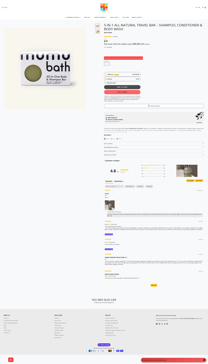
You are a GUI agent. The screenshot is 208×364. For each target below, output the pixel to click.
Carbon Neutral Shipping (10, 323)
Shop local (114, 17)
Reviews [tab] (109, 181)
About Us (6, 318)
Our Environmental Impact (11, 320)
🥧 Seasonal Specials (72, 17)
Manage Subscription (60, 323)
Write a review (199, 180)
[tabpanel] (154, 236)
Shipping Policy (109, 333)
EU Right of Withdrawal (111, 323)
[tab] (119, 181)
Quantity (106, 61)
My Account (57, 320)
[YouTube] (167, 324)
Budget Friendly (100, 17)
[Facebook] (157, 324)
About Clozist (136, 17)
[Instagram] (162, 324)
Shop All (87, 17)
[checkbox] (149, 186)
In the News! (7, 330)
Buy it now (122, 92)
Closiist (101, 348)
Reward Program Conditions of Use (115, 330)
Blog (5, 325)
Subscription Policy (110, 335)
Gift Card (125, 17)
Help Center (57, 325)
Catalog (56, 318)
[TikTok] (164, 324)
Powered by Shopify (108, 348)
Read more (107, 135)
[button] (153, 165)
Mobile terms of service (112, 328)
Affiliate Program (59, 335)
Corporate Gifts (58, 330)
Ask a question (190, 180)
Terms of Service (110, 318)
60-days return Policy (111, 320)
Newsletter (57, 337)
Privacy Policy (109, 325)
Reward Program (59, 328)
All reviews (57, 333)
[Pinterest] (159, 324)
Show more (153, 285)
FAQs (5, 328)
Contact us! (7, 333)
